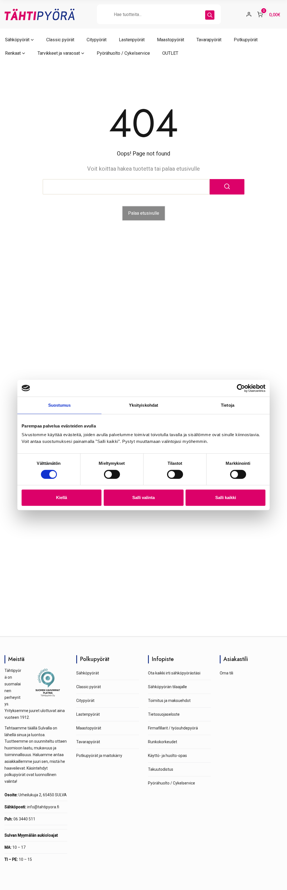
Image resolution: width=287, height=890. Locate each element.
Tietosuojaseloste (164, 714)
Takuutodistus (160, 769)
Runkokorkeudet (162, 742)
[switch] (112, 474)
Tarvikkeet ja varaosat (59, 53)
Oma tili (226, 673)
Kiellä (61, 497)
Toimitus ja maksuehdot (169, 700)
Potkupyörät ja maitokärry (99, 755)
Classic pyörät (60, 39)
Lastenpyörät (132, 39)
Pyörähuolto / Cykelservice (123, 53)
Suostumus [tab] (59, 405)
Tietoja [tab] (227, 405)
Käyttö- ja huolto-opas (167, 755)
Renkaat (13, 53)
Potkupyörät (246, 39)
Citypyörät (97, 39)
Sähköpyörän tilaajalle (167, 687)
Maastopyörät (170, 39)
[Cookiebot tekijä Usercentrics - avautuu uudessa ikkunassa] (240, 388)
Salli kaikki (225, 497)
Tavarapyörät (208, 39)
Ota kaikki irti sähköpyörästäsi (174, 673)
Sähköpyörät (17, 39)
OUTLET (170, 53)
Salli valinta (143, 497)
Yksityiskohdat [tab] (143, 405)
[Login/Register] (248, 14)
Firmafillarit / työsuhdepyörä (173, 728)
